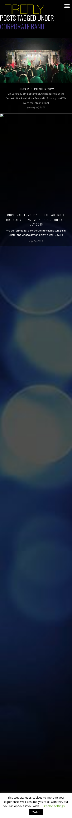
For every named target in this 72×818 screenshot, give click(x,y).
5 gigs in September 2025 (36, 89)
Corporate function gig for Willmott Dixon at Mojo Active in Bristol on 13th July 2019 (36, 219)
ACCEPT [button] (36, 811)
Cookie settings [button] (54, 806)
